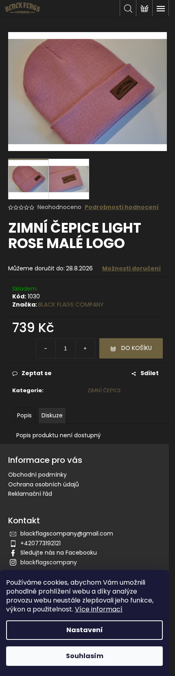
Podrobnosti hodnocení (122, 207)
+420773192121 (40, 543)
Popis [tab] (24, 415)
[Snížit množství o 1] (46, 348)
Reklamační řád (30, 494)
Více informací (98, 609)
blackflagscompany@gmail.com (66, 533)
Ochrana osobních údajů (43, 484)
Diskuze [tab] (52, 415)
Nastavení (84, 630)
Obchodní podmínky (37, 475)
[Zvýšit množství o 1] (85, 348)
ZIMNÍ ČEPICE (104, 390)
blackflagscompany (48, 562)
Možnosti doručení (131, 268)
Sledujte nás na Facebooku (58, 553)
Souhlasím (84, 656)
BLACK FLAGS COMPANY (71, 304)
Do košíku (136, 348)
